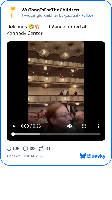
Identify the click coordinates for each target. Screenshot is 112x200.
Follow (87, 15)
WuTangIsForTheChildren (50, 10)
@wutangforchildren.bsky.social (50, 15)
